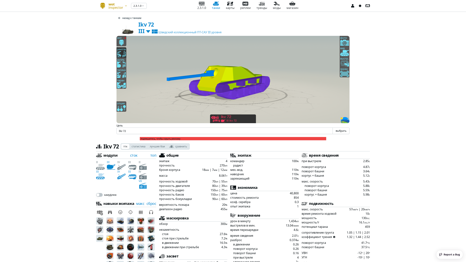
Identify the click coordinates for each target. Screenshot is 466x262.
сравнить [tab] (181, 146)
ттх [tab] (125, 146)
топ (153, 155)
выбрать (341, 130)
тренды (261, 8)
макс (140, 203)
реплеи (245, 8)
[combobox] (112, 5)
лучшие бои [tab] (157, 146)
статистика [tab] (138, 146)
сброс (151, 203)
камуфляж (110, 195)
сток (134, 155)
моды (277, 8)
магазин (292, 8)
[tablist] (155, 146)
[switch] (99, 195)
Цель (119, 125)
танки (216, 8)
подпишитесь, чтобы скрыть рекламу (160, 138)
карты (230, 8)
